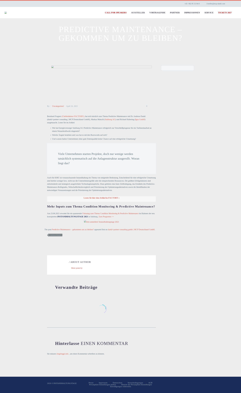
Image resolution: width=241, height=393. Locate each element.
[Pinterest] (56, 242)
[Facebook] (49, 242)
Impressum (103, 383)
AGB (150, 383)
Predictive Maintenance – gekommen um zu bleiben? (73, 229)
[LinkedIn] (235, 4)
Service (209, 13)
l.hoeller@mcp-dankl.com (215, 4)
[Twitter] (52, 242)
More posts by (76, 268)
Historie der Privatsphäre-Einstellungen (136, 385)
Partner (175, 13)
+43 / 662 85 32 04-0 (192, 4)
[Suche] (236, 12)
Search (191, 68)
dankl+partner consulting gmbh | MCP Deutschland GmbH (131, 229)
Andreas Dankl (55, 235)
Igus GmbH (140, 119)
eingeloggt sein (62, 354)
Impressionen (192, 13)
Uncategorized (58, 106)
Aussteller (138, 13)
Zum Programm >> (106, 217)
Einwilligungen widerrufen (120, 386)
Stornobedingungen (135, 383)
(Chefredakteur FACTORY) (73, 116)
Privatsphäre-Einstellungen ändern (102, 385)
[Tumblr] (60, 242)
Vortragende (157, 13)
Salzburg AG (110, 119)
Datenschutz (117, 383)
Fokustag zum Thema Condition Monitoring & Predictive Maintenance (110, 213)
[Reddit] (68, 242)
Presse (91, 383)
